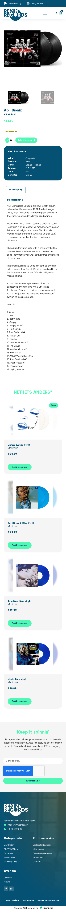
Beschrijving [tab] (16, 189)
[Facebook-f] (6, 888)
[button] (44, 12)
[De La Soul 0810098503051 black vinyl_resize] (33, 48)
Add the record (26, 140)
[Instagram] (11, 888)
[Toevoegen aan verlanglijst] (7, 140)
